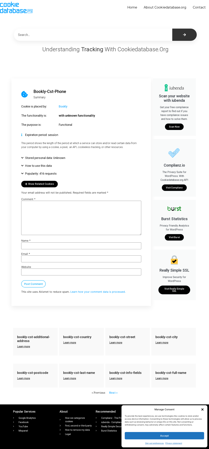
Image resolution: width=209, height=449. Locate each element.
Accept (164, 435)
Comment (28, 199)
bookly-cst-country (77, 337)
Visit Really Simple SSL (174, 289)
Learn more (23, 346)
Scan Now (174, 126)
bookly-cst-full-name (170, 373)
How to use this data (38, 165)
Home (132, 7)
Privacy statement (173, 443)
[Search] (184, 35)
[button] (202, 409)
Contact (199, 7)
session (53, 135)
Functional (65, 124)
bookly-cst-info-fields (125, 373)
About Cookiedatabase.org (165, 7)
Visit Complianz (174, 187)
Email (25, 254)
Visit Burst (174, 237)
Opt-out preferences (154, 443)
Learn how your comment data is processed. (98, 291)
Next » (113, 392)
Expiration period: (36, 135)
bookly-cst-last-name (79, 373)
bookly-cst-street (122, 337)
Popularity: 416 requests (41, 173)
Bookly (63, 106)
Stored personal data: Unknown (45, 158)
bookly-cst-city (166, 337)
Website (26, 267)
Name (26, 240)
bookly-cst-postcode (32, 373)
